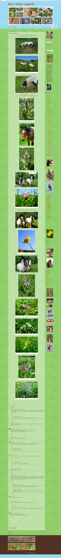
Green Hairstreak (50, 140)
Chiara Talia (48, 246)
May (48, 121)
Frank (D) (47, 282)
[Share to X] (20, 404)
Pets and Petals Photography (48, 272)
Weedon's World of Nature (49, 209)
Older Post (43, 531)
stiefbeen (12, 437)
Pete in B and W (48, 279)
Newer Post (10, 531)
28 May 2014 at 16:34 (15, 454)
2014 (48, 110)
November (49, 113)
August (49, 117)
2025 (48, 94)
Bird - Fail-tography (49, 144)
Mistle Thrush (50, 139)
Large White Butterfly (49, 146)
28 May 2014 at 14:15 (16, 428)
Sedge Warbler (50, 133)
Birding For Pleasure (48, 204)
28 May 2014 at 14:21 (16, 437)
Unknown (12, 422)
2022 (48, 99)
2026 (48, 93)
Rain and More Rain (50, 123)
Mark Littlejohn (48, 245)
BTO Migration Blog (49, 286)
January (49, 152)
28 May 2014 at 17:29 (19, 462)
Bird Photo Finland (48, 283)
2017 (48, 106)
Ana (46, 275)
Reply (11, 413)
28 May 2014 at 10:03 (19, 416)
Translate (49, 52)
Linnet (49, 128)
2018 (48, 104)
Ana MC (48, 218)
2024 (48, 96)
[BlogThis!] (19, 404)
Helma (11, 512)
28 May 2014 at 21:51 (17, 475)
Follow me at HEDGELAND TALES (16, 457)
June (48, 120)
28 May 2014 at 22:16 (19, 489)
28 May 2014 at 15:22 (17, 442)
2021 (48, 100)
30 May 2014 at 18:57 (15, 496)
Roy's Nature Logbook (21, 4)
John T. (12, 501)
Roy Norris (14, 416)
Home (27, 531)
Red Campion (50, 127)
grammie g (12, 428)
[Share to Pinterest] (21, 404)
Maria (47, 276)
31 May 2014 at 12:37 (16, 501)
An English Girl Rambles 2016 (49, 206)
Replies (13, 415)
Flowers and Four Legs (50, 125)
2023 (48, 97)
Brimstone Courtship (49, 130)
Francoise (48, 213)
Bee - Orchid (49, 136)
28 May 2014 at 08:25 (22, 409)
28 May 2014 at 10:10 (16, 422)
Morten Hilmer (48, 241)
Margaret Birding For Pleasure (15, 409)
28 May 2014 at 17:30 (19, 448)
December (49, 111)
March (49, 149)
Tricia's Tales (49, 215)
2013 (48, 154)
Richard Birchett (48, 242)
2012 (48, 155)
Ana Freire (12, 468)
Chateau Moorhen (49, 211)
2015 (48, 109)
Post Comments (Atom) (15, 533)
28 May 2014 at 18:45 (17, 468)
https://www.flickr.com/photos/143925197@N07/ (49, 46)
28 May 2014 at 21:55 (19, 484)
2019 (48, 103)
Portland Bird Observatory (49, 196)
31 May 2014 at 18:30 (19, 506)
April (49, 148)
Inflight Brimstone (50, 137)
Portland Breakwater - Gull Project (49, 278)
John (11, 454)
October (49, 114)
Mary (11, 496)
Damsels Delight (50, 132)
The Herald (12, 442)
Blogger (34, 552)
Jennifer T (47, 281)
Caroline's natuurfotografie (49, 201)
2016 (48, 107)
